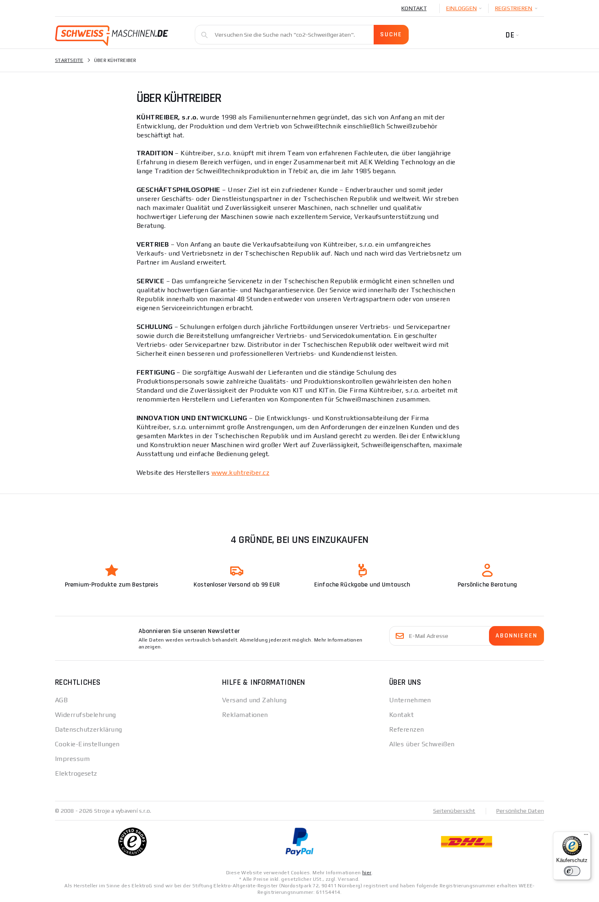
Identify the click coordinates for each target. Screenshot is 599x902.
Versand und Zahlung (254, 700)
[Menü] (586, 836)
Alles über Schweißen (422, 744)
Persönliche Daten (520, 810)
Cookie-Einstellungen (87, 744)
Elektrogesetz (76, 773)
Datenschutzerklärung (88, 729)
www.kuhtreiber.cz (240, 472)
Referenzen (406, 729)
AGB (61, 700)
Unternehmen (410, 700)
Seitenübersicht (454, 810)
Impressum (72, 759)
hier (367, 873)
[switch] (572, 871)
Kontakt (414, 8)
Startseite (69, 60)
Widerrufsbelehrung (85, 715)
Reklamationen (245, 715)
